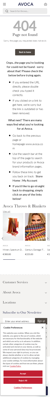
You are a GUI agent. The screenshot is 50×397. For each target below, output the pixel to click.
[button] (45, 4)
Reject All (23, 380)
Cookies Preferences (23, 387)
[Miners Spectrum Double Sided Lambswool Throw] (13, 227)
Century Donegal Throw (36, 249)
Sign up (41, 321)
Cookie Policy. (15, 366)
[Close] (42, 327)
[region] (23, 359)
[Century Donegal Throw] (35, 227)
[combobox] (25, 11)
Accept (23, 373)
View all (6, 211)
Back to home (25, 52)
